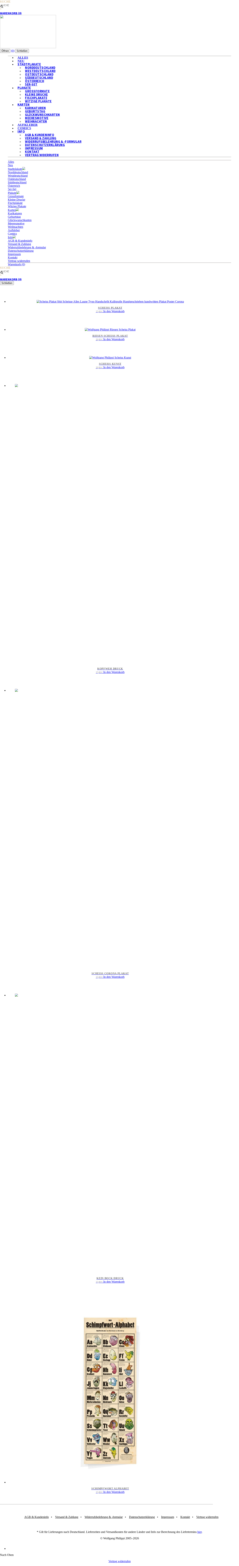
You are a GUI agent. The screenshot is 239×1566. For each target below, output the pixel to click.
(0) (12, 50)
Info (21, 131)
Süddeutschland (17, 182)
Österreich (14, 185)
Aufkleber (14, 230)
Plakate (12, 192)
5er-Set (12, 189)
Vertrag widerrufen (42, 155)
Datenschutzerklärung (21, 250)
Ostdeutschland (17, 179)
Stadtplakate (15, 169)
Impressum (14, 254)
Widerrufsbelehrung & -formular (27, 247)
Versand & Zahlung (19, 244)
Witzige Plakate (38, 101)
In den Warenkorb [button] (114, 311)
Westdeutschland (18, 175)
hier (199, 1532)
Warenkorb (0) (11, 13)
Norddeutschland (18, 172)
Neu (10, 165)
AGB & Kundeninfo (20, 240)
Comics (12, 233)
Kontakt (12, 257)
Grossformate (16, 196)
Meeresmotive (16, 223)
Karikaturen (15, 213)
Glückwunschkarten (20, 220)
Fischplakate (15, 203)
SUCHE (5, 1)
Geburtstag (14, 216)
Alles (11, 161)
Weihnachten (15, 226)
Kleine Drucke (16, 199)
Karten (12, 210)
